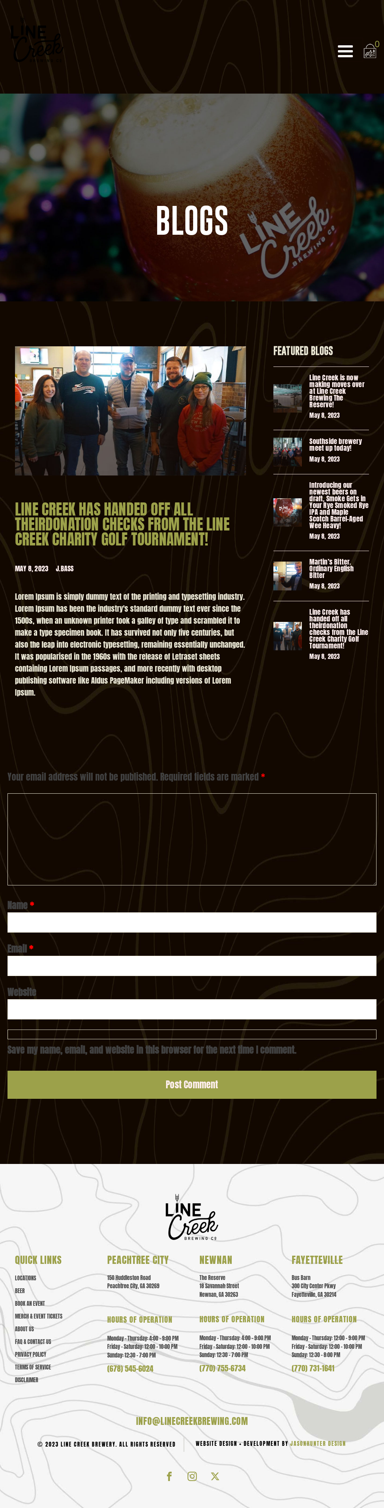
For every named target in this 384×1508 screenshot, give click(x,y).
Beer (20, 1291)
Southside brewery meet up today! (335, 445)
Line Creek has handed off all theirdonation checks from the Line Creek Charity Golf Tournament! (338, 629)
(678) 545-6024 (130, 1368)
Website (22, 992)
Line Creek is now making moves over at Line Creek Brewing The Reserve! (336, 391)
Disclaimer (26, 1380)
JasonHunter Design (318, 1444)
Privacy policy (30, 1354)
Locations (25, 1278)
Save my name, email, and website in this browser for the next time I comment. (152, 1049)
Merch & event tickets (38, 1316)
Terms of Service (33, 1367)
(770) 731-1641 (313, 1368)
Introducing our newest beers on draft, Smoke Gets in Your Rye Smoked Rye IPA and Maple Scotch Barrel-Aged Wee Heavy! (339, 505)
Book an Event (30, 1304)
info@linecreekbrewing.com (192, 1421)
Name (21, 905)
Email (20, 948)
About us (24, 1329)
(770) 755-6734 (223, 1368)
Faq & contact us (33, 1342)
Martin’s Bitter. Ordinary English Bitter (331, 569)
